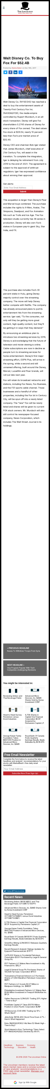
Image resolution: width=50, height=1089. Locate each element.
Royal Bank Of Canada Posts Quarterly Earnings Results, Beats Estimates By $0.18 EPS (35, 739)
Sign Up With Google (27, 1082)
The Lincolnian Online (37, 1057)
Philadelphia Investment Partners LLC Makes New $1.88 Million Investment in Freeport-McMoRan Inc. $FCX (25, 992)
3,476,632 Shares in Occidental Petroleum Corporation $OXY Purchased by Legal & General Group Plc (25, 957)
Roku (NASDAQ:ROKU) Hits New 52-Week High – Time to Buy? (25, 1024)
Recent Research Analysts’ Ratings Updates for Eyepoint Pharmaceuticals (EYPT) (24, 950)
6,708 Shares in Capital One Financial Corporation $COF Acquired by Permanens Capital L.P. (34, 719)
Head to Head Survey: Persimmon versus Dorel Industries (12, 717)
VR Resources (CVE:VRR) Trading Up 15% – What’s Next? (22, 1012)
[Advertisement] (25, 35)
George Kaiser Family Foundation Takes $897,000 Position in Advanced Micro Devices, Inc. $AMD (12, 740)
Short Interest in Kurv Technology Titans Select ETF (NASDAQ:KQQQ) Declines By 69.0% (24, 1030)
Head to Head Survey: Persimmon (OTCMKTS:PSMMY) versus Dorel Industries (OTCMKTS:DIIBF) (23, 916)
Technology (9, 1047)
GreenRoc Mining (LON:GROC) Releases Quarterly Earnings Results (25, 944)
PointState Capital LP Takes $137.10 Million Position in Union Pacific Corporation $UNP (22, 1006)
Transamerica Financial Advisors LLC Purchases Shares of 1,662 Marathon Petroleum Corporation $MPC (25, 978)
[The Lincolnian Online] (25, 17)
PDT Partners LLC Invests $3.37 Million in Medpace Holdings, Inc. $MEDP (21, 985)
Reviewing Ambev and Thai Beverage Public (12, 697)
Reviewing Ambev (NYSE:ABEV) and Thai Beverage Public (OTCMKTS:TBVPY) (21, 903)
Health (33, 1047)
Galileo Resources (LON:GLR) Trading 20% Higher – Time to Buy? (25, 999)
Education (22, 1047)
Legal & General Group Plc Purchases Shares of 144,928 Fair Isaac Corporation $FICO (24, 971)
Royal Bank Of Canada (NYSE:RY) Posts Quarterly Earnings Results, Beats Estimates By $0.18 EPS (25, 938)
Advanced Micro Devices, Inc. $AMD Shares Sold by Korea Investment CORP (34, 699)
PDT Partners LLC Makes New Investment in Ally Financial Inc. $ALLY (24, 964)
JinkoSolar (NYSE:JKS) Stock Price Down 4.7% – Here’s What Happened (25, 1018)
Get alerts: (8, 184)
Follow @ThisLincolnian (15, 891)
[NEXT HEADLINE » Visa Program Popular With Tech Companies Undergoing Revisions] (25, 661)
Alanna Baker (17, 68)
